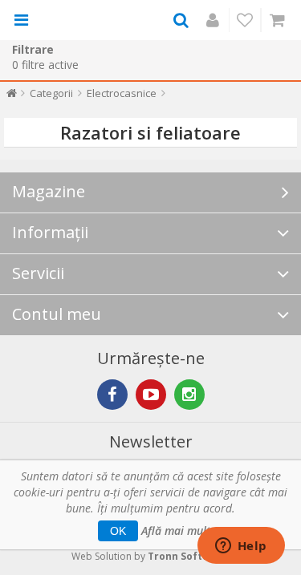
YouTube (151, 394)
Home (11, 96)
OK (118, 530)
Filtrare (33, 49)
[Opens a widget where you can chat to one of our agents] (241, 547)
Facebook (112, 394)
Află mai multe (178, 530)
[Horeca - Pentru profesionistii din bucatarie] (82, 20)
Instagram (189, 394)
